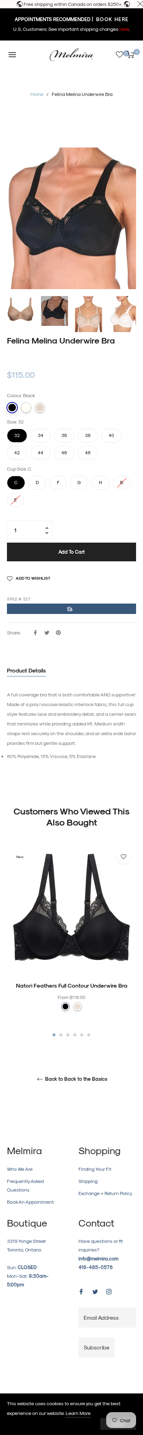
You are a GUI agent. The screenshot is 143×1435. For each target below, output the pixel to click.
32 (17, 433)
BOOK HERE (111, 19)
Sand (40, 407)
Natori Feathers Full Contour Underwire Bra (71, 985)
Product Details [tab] (26, 670)
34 (40, 433)
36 (64, 433)
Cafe (77, 1006)
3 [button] (67, 1034)
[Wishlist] (119, 54)
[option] (71, 941)
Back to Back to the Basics (75, 1079)
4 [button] (74, 1034)
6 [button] (88, 1034)
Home (37, 94)
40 (111, 433)
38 (88, 433)
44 (40, 450)
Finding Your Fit (94, 1169)
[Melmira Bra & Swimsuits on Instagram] (109, 1291)
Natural (26, 407)
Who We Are (20, 1169)
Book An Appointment (30, 1202)
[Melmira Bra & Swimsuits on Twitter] (95, 1291)
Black (12, 407)
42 (17, 450)
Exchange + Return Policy (105, 1193)
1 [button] (54, 1034)
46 (64, 450)
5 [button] (81, 1034)
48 (88, 450)
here (124, 29)
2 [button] (60, 1034)
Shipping (88, 1181)
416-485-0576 (95, 1267)
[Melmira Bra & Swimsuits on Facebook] (81, 1291)
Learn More (78, 1413)
